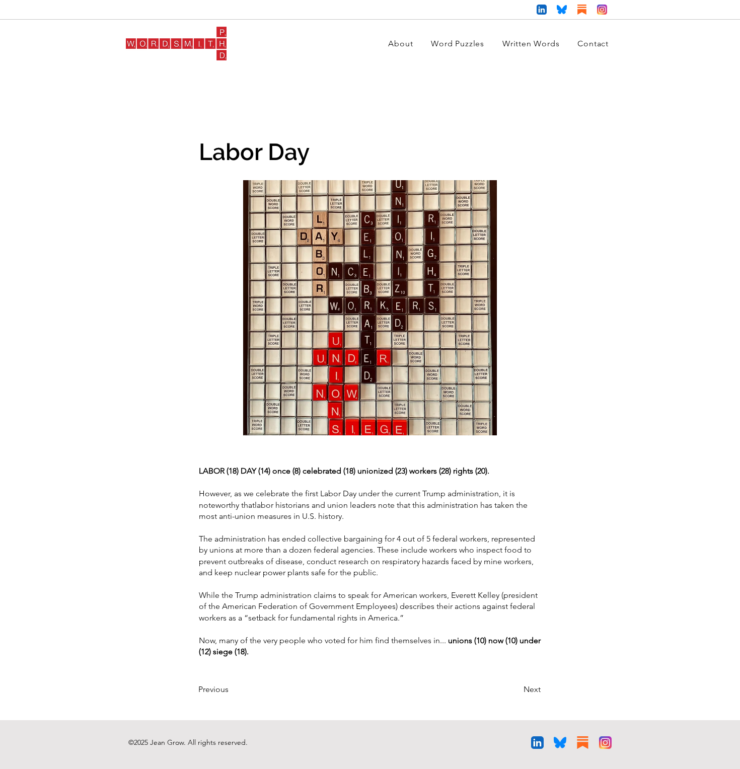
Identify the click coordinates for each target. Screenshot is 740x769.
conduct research (337, 561)
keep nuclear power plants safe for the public (295, 572)
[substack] (582, 10)
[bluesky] (562, 10)
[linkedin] (542, 10)
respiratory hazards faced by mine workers (457, 561)
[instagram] (602, 10)
